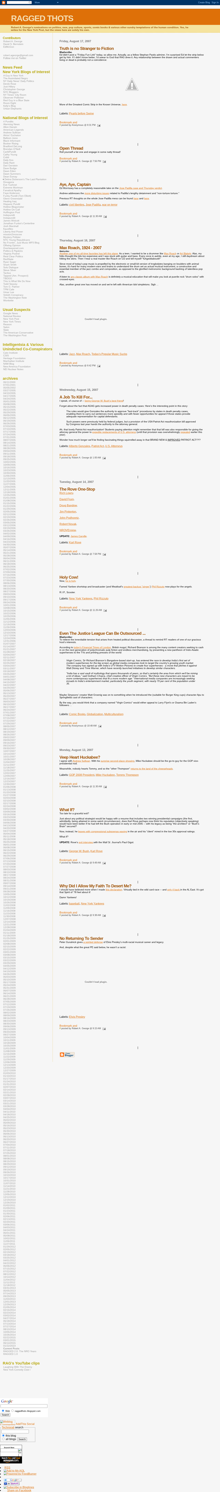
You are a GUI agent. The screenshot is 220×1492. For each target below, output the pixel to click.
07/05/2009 (9, 1001)
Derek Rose (9, 83)
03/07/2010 (9, 1098)
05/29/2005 (9, 412)
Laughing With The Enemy (17, 1367)
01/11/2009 (9, 932)
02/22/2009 (9, 949)
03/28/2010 (9, 1106)
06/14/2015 (9, 1343)
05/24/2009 (9, 985)
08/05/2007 (9, 726)
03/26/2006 (9, 530)
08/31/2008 (9, 880)
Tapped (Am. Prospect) (15, 275)
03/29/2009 (9, 963)
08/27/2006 (9, 591)
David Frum (66, 499)
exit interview (86, 842)
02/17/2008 (9, 803)
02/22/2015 (9, 1337)
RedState (8, 259)
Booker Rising (10, 143)
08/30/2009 (9, 1023)
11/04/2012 (9, 1279)
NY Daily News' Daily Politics (18, 81)
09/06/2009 (9, 1026)
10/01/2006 (9, 605)
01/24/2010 (9, 1081)
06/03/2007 (9, 701)
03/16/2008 (9, 814)
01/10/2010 (9, 1076)
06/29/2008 (9, 855)
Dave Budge (10, 168)
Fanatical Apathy (12, 190)
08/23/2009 (9, 1021)
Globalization (95, 714)
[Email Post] (98, 125)
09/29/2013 (9, 1296)
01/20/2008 (9, 792)
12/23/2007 (9, 781)
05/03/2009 (9, 976)
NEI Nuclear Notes (13, 369)
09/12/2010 (9, 1166)
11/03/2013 (9, 1299)
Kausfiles (8, 228)
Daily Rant (8, 162)
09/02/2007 (9, 737)
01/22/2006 (9, 506)
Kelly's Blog (9, 105)
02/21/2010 (9, 1092)
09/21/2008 (9, 888)
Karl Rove (75, 542)
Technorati (8, 1427)
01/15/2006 (9, 503)
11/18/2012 (9, 1285)
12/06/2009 (9, 1062)
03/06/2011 (9, 1224)
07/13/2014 (9, 1323)
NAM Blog (8, 363)
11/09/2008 (9, 908)
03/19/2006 (9, 528)
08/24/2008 (9, 877)
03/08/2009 (9, 954)
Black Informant (11, 140)
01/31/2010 (9, 1084)
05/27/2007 (9, 698)
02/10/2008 (9, 800)
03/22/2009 (9, 960)
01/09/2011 (9, 1208)
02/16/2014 (9, 1310)
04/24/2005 (9, 398)
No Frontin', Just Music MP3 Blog (21, 242)
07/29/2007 (9, 723)
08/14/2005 (9, 442)
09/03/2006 (9, 594)
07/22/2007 (9, 720)
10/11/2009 (9, 1040)
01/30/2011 (9, 1213)
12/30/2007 (9, 784)
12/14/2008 (9, 921)
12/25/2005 (9, 495)
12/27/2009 (9, 1070)
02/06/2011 (9, 1216)
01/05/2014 (9, 1307)
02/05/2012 (9, 1249)
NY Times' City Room (14, 94)
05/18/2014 (9, 1321)
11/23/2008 (9, 913)
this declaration (114, 889)
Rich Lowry (66, 493)
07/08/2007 (9, 715)
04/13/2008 (9, 825)
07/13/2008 (9, 861)
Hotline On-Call (11, 209)
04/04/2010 (9, 1109)
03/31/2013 (9, 1288)
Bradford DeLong (12, 146)
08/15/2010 (9, 1161)
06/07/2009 (9, 990)
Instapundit (9, 217)
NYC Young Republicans (16, 239)
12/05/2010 (9, 1194)
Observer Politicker (13, 97)
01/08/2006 (9, 500)
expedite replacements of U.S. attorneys (114, 432)
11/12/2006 (9, 621)
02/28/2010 (9, 1095)
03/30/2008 (9, 820)
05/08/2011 (9, 1235)
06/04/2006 (9, 558)
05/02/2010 (9, 1120)
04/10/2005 (9, 393)
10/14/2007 (9, 753)
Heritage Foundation (14, 358)
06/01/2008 (9, 844)
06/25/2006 (9, 566)
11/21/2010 (9, 1188)
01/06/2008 (9, 786)
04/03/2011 (9, 1227)
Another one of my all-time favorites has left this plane (88, 253)
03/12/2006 (9, 525)
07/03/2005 (9, 426)
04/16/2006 (9, 539)
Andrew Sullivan (12, 132)
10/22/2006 (9, 613)
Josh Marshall (10, 226)
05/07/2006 (9, 547)
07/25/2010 (9, 1153)
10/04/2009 (9, 1037)
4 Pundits (8, 121)
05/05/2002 (9, 387)
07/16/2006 (9, 575)
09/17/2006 (9, 599)
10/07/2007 (9, 751)
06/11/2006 (9, 561)
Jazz (72, 354)
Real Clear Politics (13, 256)
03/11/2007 (9, 668)
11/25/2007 (9, 770)
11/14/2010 (9, 1186)
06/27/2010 (9, 1142)
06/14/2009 (9, 993)
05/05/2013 (9, 1290)
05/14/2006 (9, 550)
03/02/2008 (9, 809)
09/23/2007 (9, 745)
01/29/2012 (9, 1246)
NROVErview (67, 530)
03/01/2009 (9, 952)
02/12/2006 (9, 514)
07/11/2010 (9, 1147)
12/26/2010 (9, 1202)
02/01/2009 (9, 941)
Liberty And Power (13, 231)
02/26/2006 (9, 519)
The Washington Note (15, 297)
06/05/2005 (9, 415)
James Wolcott (11, 220)
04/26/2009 (9, 974)
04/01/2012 (9, 1260)
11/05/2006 (9, 619)
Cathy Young (10, 154)
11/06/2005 (9, 475)
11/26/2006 (9, 627)
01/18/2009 (9, 935)
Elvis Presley (77, 1016)
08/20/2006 (9, 588)
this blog (10, 1435)
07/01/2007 (9, 712)
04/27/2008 (9, 831)
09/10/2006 (9, 597)
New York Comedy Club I (16, 1369)
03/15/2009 (9, 957)
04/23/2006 (9, 541)
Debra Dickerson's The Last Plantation (25, 179)
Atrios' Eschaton (12, 135)
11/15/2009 (9, 1054)
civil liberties (76, 204)
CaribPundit (9, 151)
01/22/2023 (9, 1345)
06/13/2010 (9, 1136)
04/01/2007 (9, 676)
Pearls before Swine (81, 113)
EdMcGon (8, 46)
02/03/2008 (9, 798)
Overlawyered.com (13, 248)
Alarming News (11, 124)
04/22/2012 (9, 1263)
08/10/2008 (9, 872)
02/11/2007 (9, 657)
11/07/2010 (9, 1183)
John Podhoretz (69, 517)
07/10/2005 (9, 429)
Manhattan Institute (13, 361)
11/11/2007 (9, 764)
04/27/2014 (9, 1318)
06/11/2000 (9, 382)
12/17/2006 (9, 635)
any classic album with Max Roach (89, 276)
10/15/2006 (9, 610)
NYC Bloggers (11, 92)
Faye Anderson (11, 193)
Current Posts (11, 1348)
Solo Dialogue (10, 267)
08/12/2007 (9, 729)
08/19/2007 (9, 731)
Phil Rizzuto (101, 598)
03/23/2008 (9, 817)
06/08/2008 (9, 847)
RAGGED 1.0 (10, 1354)
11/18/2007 (9, 767)
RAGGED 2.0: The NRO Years (19, 1351)
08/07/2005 (9, 440)
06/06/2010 (9, 1133)
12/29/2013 (9, 1304)
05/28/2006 (9, 555)
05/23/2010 (9, 1128)
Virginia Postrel (11, 253)
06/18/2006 (9, 563)
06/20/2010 (9, 1139)
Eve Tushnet (10, 184)
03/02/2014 (9, 1315)
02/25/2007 (9, 663)
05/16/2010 (9, 1125)
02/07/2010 (9, 1087)
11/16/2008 (9, 910)
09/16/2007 (9, 742)
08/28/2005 (9, 448)
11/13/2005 (9, 478)
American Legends (13, 129)
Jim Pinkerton (67, 511)
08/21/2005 (9, 445)
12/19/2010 (9, 1199)
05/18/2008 (9, 839)
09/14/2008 (9, 886)
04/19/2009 (9, 971)
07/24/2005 (9, 434)
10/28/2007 (9, 759)
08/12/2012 (9, 1274)
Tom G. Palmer (11, 286)
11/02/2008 (9, 905)
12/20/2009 (9, 1067)
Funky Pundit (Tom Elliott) (17, 195)
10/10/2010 (9, 1175)
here (124, 104)
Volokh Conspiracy (13, 295)
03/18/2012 (9, 1255)
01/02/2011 (9, 1205)
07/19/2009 (9, 1007)
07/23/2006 (9, 577)
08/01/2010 (9, 1155)
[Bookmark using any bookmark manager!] (26, 1424)
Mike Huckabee (105, 774)
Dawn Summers (12, 173)
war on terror (109, 204)
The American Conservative (18, 332)
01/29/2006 (9, 508)
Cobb (6, 157)
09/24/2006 (9, 602)
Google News (10, 313)
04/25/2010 (9, 1117)
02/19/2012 (9, 1252)
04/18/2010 (9, 1114)
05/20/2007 (9, 696)
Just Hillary (9, 86)
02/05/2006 (9, 511)
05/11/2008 (9, 836)
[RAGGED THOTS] (11, 1484)
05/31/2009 (9, 987)
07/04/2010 (9, 1144)
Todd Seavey (10, 284)
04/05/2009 (9, 965)
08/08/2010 (9, 1158)
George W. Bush (79, 851)
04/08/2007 (9, 679)
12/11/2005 (9, 489)
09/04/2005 (9, 451)
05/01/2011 (9, 1232)
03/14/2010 (9, 1100)
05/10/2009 (9, 979)
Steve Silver (9, 270)
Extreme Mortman (13, 187)
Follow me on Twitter (14, 58)
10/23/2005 (9, 470)
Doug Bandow (68, 505)
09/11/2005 (9, 453)
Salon (6, 327)
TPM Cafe (8, 289)
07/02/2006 (9, 569)
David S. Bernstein (13, 44)
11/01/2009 (9, 1048)
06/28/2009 (9, 998)
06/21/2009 (9, 996)
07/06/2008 (9, 858)
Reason (7, 324)
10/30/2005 (9, 473)
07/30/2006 (9, 580)
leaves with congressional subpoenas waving (102, 831)
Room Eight (9, 103)
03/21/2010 (9, 1103)
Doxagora (8, 182)
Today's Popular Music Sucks (109, 354)
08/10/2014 (9, 1329)
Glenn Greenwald (12, 198)
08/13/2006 (9, 586)
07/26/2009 (9, 1009)
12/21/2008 (9, 924)
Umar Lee (8, 292)
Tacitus (7, 273)
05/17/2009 (9, 982)
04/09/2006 (9, 536)
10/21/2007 (9, 756)
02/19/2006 (9, 517)
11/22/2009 (9, 1056)
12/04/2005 (9, 486)
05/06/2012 (9, 1266)
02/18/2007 (9, 660)
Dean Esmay (10, 176)
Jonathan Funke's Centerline (19, 223)
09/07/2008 (9, 883)
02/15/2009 (9, 946)
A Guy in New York (13, 75)
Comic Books (77, 714)
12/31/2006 (9, 641)
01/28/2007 (9, 652)
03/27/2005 (9, 390)
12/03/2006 (9, 630)
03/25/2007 (9, 674)
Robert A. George (12, 41)
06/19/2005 (9, 420)
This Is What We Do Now (16, 281)
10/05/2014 (9, 1332)
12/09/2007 (9, 775)
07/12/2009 (9, 1004)
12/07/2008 (9, 919)
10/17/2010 (9, 1177)
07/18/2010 (9, 1150)
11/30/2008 (9, 916)
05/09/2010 (9, 1122)
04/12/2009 (9, 968)
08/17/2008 (9, 875)
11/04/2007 (9, 762)
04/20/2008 (9, 828)
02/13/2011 (9, 1219)
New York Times (12, 321)
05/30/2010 (9, 1131)
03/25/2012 (9, 1257)
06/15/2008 (9, 850)
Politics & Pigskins (13, 250)
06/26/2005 (9, 423)
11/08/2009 (9, 1051)
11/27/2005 (9, 484)
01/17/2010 (9, 1078)
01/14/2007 (9, 646)
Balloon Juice (10, 138)
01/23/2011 (9, 1210)
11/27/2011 (9, 1244)
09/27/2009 (9, 1034)
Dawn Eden (9, 171)
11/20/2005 (9, 481)
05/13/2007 (9, 693)
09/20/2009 (9, 1032)
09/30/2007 (9, 748)
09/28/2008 (9, 891)
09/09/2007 (9, 740)
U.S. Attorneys (114, 446)
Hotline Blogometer (13, 206)
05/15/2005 (9, 407)
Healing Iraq (9, 201)
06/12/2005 (9, 418)
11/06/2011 (9, 1241)
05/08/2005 (9, 404)
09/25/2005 (9, 459)
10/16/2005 (9, 467)
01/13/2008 (9, 789)
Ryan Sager (9, 262)
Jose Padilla (93, 204)
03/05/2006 (9, 522)
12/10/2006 (9, 632)
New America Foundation (17, 366)
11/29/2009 (9, 1059)
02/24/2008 (9, 806)
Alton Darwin (10, 127)
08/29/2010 (9, 1164)
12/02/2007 (9, 773)
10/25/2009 (9, 1045)
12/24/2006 (9, 638)
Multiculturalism (113, 714)
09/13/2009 (9, 1029)
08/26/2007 (9, 734)
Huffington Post (11, 212)
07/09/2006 (9, 572)
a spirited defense (93, 942)
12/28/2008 (9, 927)
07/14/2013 (9, 1293)
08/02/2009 (9, 1012)
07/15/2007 (9, 718)
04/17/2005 (9, 396)
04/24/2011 (9, 1230)
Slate (6, 329)
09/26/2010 (9, 1172)
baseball (74, 903)
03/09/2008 (9, 811)
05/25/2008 (9, 842)
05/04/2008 (9, 833)
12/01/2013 (9, 1301)
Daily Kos (8, 160)
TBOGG (7, 278)
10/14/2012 (9, 1277)
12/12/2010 (9, 1197)
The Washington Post (14, 335)
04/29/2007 (9, 687)
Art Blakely (185, 253)
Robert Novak (67, 524)
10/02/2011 (9, 1238)
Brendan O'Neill (11, 149)
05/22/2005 (9, 409)
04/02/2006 (9, 533)
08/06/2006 (9, 583)
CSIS (6, 355)
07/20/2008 (9, 864)
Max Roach (170, 253)
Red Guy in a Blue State (16, 100)
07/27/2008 (9, 866)
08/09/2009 (9, 1015)
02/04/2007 (9, 654)
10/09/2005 (9, 464)
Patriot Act (97, 446)
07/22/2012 (9, 1271)
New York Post (11, 318)
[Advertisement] (10, 1387)
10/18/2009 (9, 1043)
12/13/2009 (9, 1065)
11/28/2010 (9, 1191)
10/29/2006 (9, 616)
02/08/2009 (9, 943)
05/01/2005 (9, 401)
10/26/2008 (9, 902)
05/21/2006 (9, 552)
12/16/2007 (9, 778)
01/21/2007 (9, 649)
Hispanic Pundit (11, 204)
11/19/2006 (9, 624)
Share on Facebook (19, 1490)
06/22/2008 (9, 853)
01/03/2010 (9, 1073)
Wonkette (8, 300)
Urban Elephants (12, 108)
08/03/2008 (9, 869)
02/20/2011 (9, 1221)
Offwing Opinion (12, 245)
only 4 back (173, 889)
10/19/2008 (9, 899)
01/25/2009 (9, 938)
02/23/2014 (9, 1312)
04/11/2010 (9, 1111)
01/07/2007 (9, 643)
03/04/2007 (9, 665)
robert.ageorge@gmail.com (18, 55)
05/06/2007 (9, 690)
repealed (185, 432)
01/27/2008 (9, 795)
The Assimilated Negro (15, 78)
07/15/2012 (9, 1268)
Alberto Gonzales (79, 446)
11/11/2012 (9, 1282)
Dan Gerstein (10, 165)
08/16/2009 (9, 1018)
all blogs (10, 1439)
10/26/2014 (9, 1334)
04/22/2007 (9, 685)
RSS (7, 1467)
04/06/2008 (9, 822)
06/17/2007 (9, 707)
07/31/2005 (9, 437)
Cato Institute (10, 352)
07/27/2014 (9, 1326)
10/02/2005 (9, 462)
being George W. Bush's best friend (104, 401)
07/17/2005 (9, 431)
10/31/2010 (9, 1180)
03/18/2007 (9, 671)
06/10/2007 (9, 704)
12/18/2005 (9, 492)
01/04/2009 (9, 930)
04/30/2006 (9, 544)
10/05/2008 (9, 894)
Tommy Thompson (127, 774)
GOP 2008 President (81, 774)
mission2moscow (12, 234)
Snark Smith (9, 264)
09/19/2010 (9, 1169)
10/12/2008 (9, 897)
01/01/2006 (9, 497)
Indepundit (9, 215)
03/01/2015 (9, 1340)
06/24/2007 (9, 709)
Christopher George (14, 89)
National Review (12, 316)
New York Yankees (80, 598)
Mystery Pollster (12, 237)
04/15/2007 (9, 682)
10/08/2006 (9, 608)
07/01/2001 (9, 385)
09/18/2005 (9, 456)
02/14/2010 (9, 1089)
